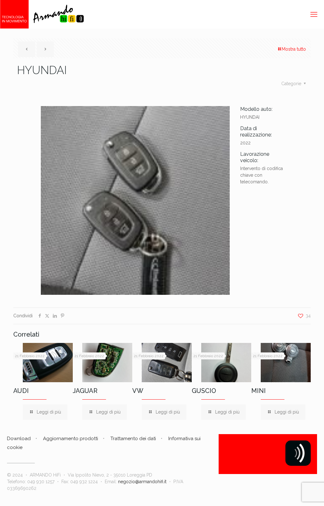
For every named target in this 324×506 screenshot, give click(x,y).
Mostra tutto (294, 49)
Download (19, 438)
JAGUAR (85, 391)
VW (137, 391)
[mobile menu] (313, 14)
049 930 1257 (40, 481)
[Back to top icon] (293, 493)
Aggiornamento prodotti (70, 438)
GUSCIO (204, 391)
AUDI (21, 391)
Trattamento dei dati (133, 438)
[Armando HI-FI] (42, 14)
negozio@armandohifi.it (142, 481)
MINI (258, 391)
